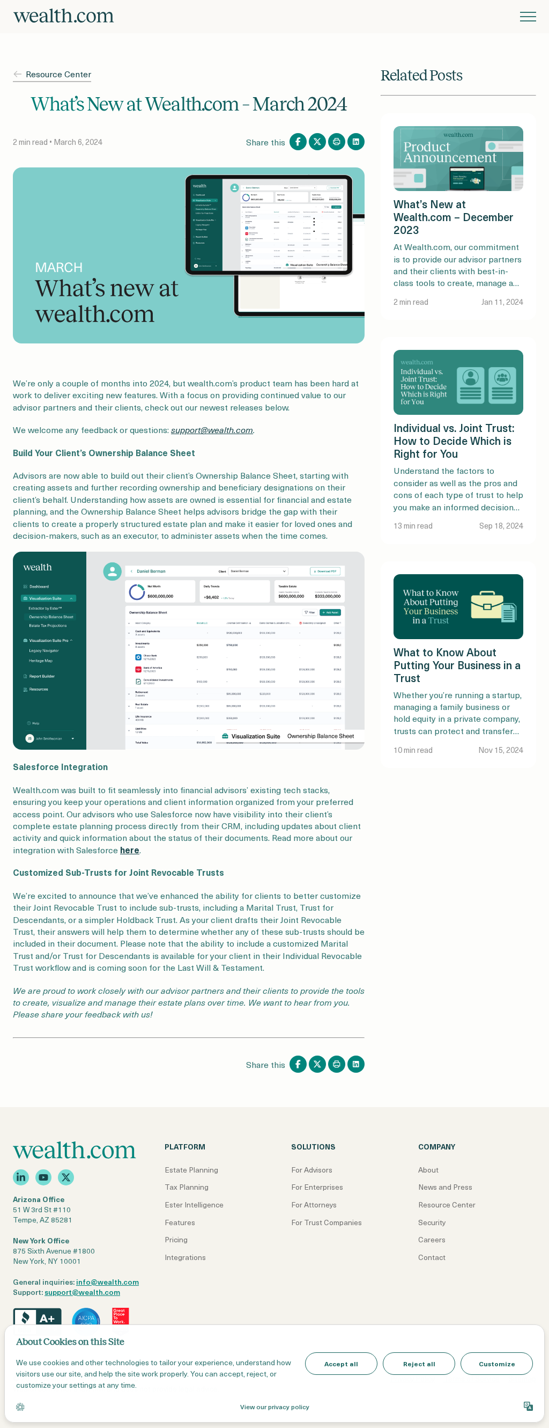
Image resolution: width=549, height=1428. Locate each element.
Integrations (185, 1257)
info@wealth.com (107, 1281)
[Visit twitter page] (66, 1177)
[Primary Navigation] (528, 17)
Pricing (176, 1239)
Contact (432, 1257)
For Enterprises (317, 1186)
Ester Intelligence (194, 1204)
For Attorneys (314, 1204)
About (428, 1169)
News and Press (445, 1186)
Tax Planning (187, 1186)
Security (432, 1222)
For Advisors (311, 1169)
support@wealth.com (82, 1292)
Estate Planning (191, 1169)
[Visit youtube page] (43, 1177)
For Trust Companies (326, 1222)
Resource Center (58, 74)
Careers (432, 1239)
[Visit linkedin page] (21, 1177)
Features (180, 1222)
